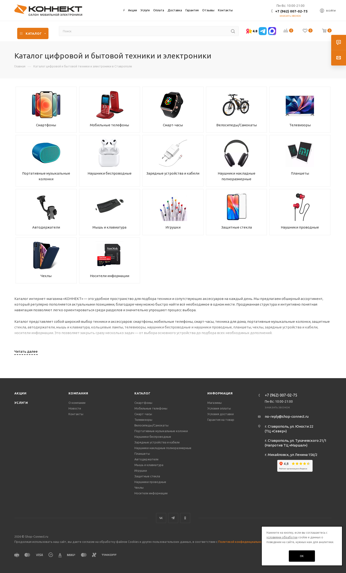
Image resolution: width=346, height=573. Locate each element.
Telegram (173, 518)
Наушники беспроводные (152, 436)
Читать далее (26, 351)
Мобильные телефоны (150, 408)
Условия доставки (220, 414)
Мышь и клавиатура (148, 465)
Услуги (21, 402)
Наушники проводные (150, 481)
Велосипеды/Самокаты (151, 425)
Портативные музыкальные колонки (161, 431)
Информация (220, 393)
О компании (76, 402)
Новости (74, 408)
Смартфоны (143, 402)
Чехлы (139, 487)
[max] (272, 31)
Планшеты (142, 453)
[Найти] (233, 31)
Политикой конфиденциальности (242, 541)
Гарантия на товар (220, 419)
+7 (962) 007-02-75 (291, 11)
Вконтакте (161, 518)
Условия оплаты (219, 408)
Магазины (214, 402)
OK (302, 556)
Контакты (75, 414)
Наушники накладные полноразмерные (162, 448)
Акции (20, 393)
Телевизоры (143, 419)
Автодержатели (146, 459)
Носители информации (151, 493)
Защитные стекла (147, 476)
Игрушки (140, 470)
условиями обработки (282, 537)
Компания (78, 393)
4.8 (255, 31)
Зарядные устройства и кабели (157, 442)
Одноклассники (185, 518)
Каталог (142, 393)
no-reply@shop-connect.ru (287, 416)
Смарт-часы (143, 414)
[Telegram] (263, 31)
